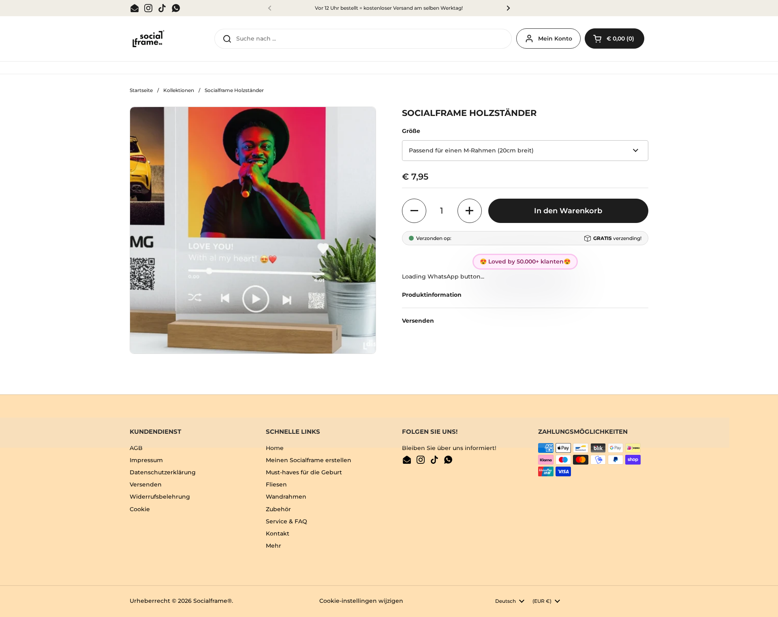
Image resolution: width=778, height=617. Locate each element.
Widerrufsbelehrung (160, 496)
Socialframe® (212, 600)
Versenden (146, 484)
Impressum (146, 460)
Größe (411, 131)
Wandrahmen (286, 496)
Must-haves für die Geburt (304, 472)
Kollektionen (178, 90)
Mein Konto (555, 38)
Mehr (273, 545)
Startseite (141, 90)
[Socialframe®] (147, 39)
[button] (614, 38)
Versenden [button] (418, 320)
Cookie (140, 509)
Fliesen (276, 484)
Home (275, 448)
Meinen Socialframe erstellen (308, 460)
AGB (136, 448)
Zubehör (278, 509)
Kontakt (277, 533)
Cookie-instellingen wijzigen (361, 600)
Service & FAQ (286, 521)
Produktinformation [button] (432, 294)
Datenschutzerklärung (163, 472)
